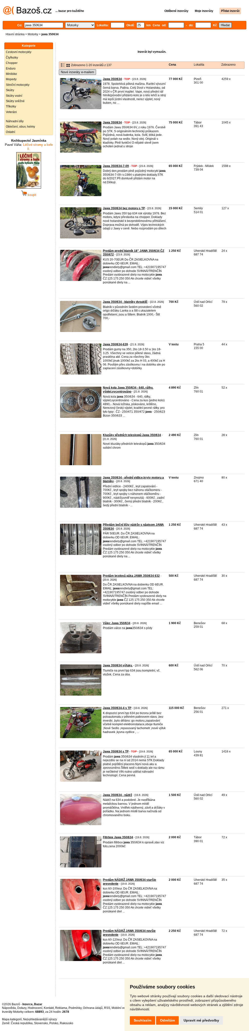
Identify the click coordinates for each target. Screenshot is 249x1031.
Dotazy (21, 1008)
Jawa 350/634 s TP (116, 751)
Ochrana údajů (93, 1008)
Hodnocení (35, 1008)
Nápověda (9, 1008)
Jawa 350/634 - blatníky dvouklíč (125, 302)
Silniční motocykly (17, 85)
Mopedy (11, 79)
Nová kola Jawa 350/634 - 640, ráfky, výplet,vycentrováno (128, 389)
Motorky (33, 34)
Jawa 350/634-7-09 (116, 166)
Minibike (11, 74)
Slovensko (41, 1023)
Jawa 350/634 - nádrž (117, 795)
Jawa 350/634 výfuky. (118, 665)
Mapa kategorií (12, 1019)
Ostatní (10, 132)
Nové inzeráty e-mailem (77, 72)
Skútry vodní (14, 95)
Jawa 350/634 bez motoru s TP (124, 208)
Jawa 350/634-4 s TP (117, 708)
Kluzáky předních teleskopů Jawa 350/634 (132, 435)
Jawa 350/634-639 (115, 344)
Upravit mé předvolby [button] (201, 1020)
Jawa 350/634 (112, 79)
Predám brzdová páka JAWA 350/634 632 (131, 575)
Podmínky (75, 1008)
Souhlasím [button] (142, 1020)
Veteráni (11, 112)
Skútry (10, 90)
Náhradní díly (15, 121)
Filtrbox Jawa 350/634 (118, 837)
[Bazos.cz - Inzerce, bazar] (27, 13)
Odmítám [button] (167, 1020)
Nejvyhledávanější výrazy (40, 1019)
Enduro (11, 68)
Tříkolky (11, 106)
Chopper (12, 63)
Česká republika (22, 1023)
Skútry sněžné (15, 101)
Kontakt (49, 1008)
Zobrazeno (228, 64)
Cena (172, 64)
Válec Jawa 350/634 (116, 623)
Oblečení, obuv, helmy (20, 126)
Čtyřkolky (12, 57)
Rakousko (66, 1023)
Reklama (61, 1008)
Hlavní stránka (15, 34)
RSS (107, 1008)
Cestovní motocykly (18, 52)
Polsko (53, 1023)
